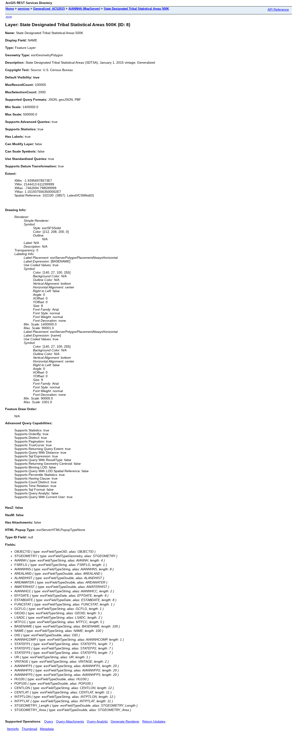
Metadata (47, 729)
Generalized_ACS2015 (49, 8)
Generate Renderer (125, 721)
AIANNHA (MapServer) (84, 8)
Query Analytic (97, 721)
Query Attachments (70, 721)
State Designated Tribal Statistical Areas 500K (136, 8)
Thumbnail (29, 729)
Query (48, 721)
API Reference (278, 9)
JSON (9, 17)
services (23, 8)
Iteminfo (13, 729)
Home (10, 8)
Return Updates (153, 721)
